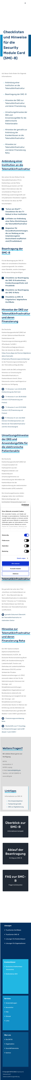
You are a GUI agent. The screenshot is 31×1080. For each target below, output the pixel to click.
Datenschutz (6, 1074)
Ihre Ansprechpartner (15, 801)
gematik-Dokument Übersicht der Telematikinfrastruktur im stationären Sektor (13, 617)
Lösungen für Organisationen (15, 943)
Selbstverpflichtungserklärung (11, 1076)
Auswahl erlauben (15, 568)
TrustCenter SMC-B (12, 934)
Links (7, 1021)
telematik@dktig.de (14, 770)
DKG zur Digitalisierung (16, 807)
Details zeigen (21, 558)
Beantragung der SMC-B (16, 94)
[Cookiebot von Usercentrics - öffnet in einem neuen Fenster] (22, 505)
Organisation (10, 1044)
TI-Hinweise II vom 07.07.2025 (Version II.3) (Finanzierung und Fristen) (14, 410)
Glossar (8, 1016)
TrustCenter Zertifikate (13, 930)
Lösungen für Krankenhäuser (15, 939)
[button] (15, 211)
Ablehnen (15, 573)
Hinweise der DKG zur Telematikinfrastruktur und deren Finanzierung (15, 103)
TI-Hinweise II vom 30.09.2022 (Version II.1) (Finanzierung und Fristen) (14, 399)
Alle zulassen (16, 563)
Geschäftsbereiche (12, 1048)
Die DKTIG (9, 1039)
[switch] (26, 540)
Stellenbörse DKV (12, 974)
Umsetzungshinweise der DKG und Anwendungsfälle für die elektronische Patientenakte (16, 118)
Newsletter (9, 1007)
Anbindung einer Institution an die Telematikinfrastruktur (15, 85)
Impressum (20, 1072)
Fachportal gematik (14, 804)
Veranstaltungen (11, 1003)
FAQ (7, 1012)
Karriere (8, 1053)
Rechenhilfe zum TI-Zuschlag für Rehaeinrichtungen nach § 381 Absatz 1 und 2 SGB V (13, 729)
